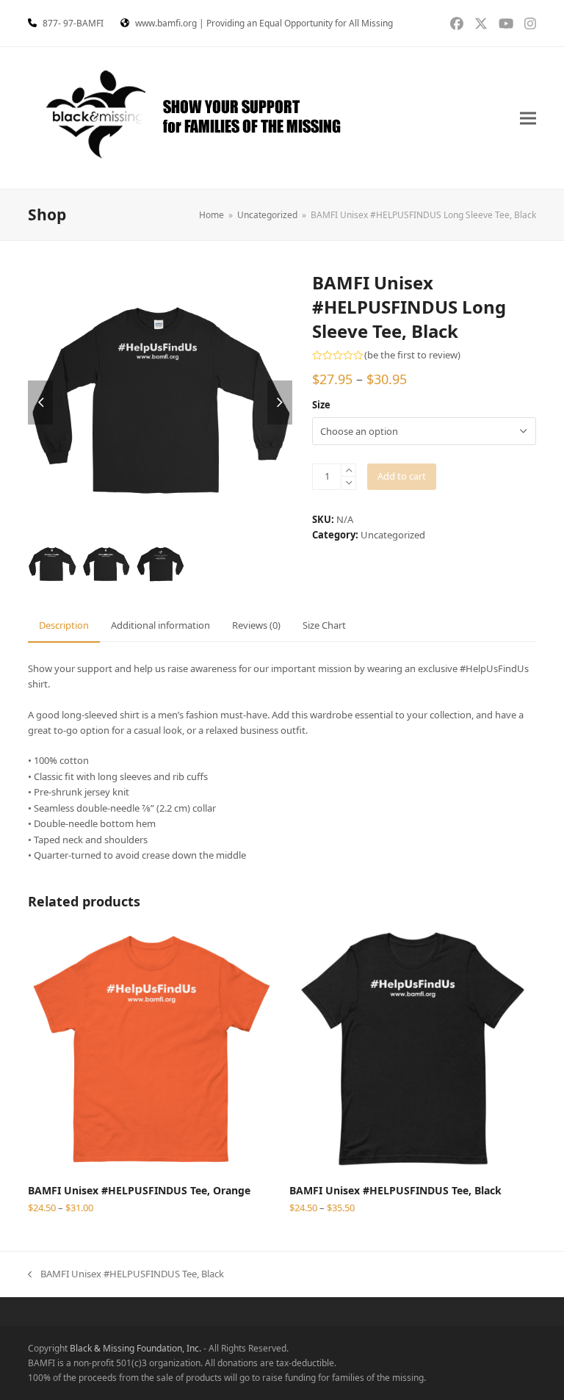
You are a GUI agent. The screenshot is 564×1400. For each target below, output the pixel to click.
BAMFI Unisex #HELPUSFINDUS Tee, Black (125, 1274)
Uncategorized (393, 534)
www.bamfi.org (166, 23)
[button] (528, 118)
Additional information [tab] (160, 625)
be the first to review (412, 355)
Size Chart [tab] (324, 625)
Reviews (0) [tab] (256, 625)
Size (321, 404)
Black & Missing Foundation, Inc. (135, 1348)
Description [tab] (64, 625)
